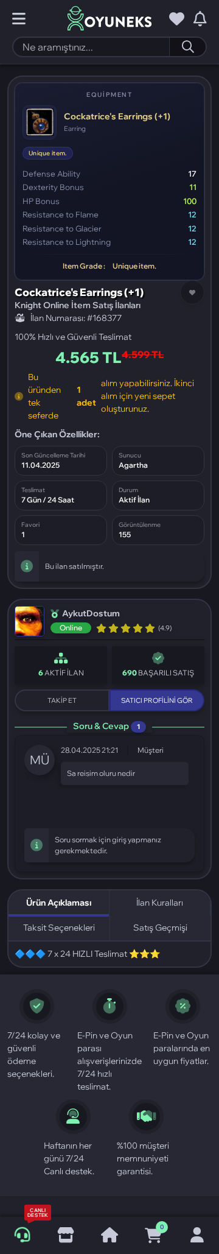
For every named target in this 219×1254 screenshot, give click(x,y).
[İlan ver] (66, 1235)
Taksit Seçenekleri (59, 927)
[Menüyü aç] (19, 18)
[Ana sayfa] (109, 1235)
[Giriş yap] (197, 1235)
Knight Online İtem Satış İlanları (78, 305)
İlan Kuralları (159, 902)
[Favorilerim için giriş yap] (176, 18)
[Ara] (187, 47)
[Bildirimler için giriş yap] (200, 18)
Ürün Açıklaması (58, 902)
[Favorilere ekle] (192, 292)
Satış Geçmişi (160, 927)
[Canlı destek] (21, 1235)
